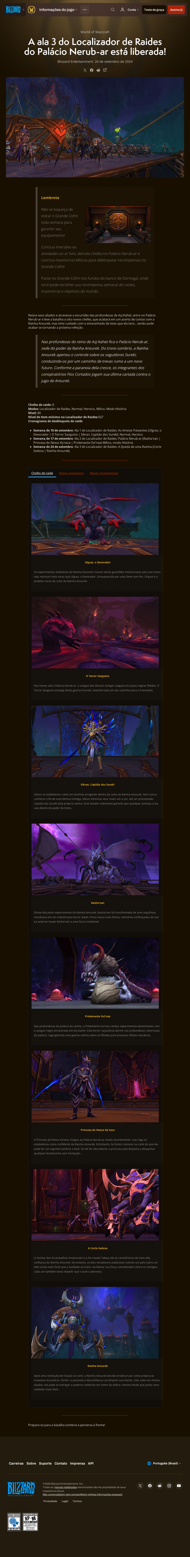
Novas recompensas (104, 473)
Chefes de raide (42, 473)
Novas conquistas (71, 473)
